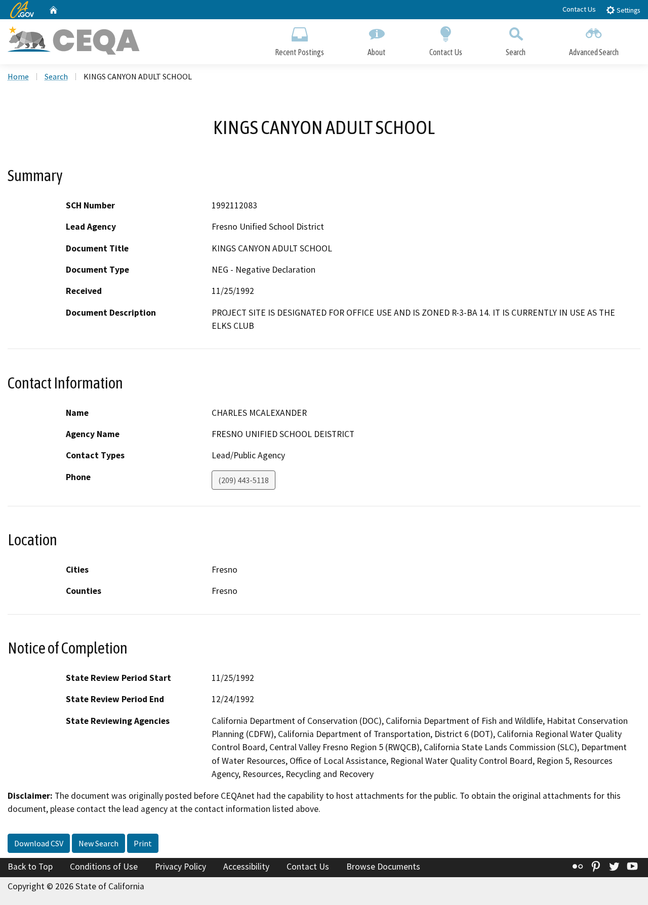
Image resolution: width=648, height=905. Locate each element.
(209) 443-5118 (243, 480)
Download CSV (38, 843)
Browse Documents (383, 866)
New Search (98, 843)
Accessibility (246, 866)
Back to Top (30, 866)
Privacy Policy (180, 866)
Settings (627, 10)
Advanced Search (594, 52)
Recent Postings (299, 52)
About (377, 52)
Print (143, 843)
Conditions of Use (104, 866)
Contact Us (579, 9)
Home (18, 76)
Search (515, 52)
